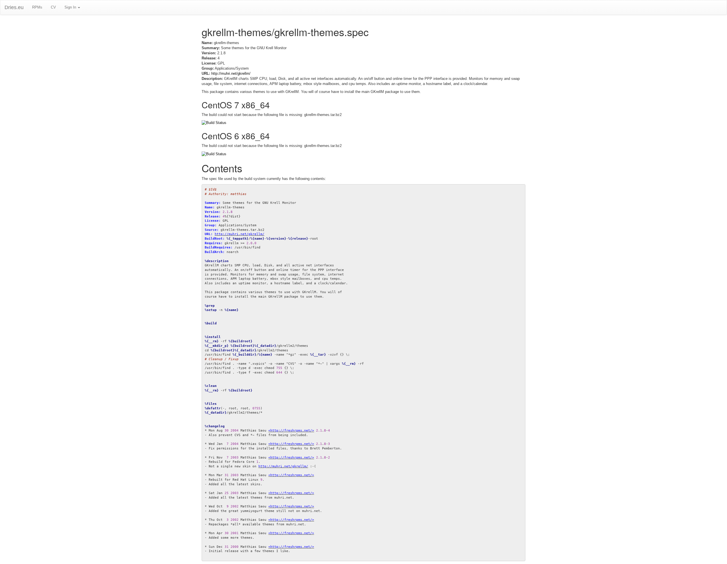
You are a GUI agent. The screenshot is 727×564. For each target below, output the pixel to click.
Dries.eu (14, 7)
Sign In (70, 7)
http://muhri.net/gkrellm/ (230, 73)
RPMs (37, 7)
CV (53, 7)
